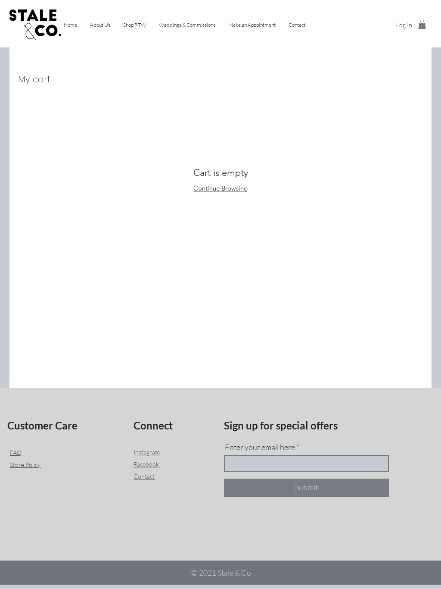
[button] (134, 25)
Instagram (147, 452)
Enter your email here (260, 447)
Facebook (147, 464)
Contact (144, 476)
